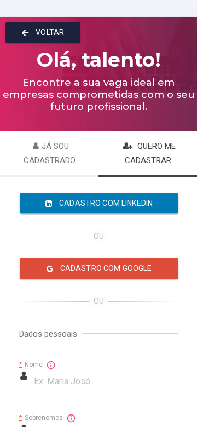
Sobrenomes (42, 418)
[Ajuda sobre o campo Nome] (51, 365)
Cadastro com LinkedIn (105, 203)
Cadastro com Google (105, 268)
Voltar (49, 32)
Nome (31, 364)
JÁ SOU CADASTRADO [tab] (50, 153)
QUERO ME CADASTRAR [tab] (150, 153)
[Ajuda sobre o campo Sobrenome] (71, 418)
